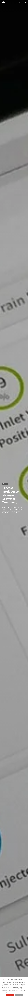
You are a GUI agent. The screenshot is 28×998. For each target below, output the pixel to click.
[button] (10, 995)
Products (5, 483)
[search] (20, 2)
